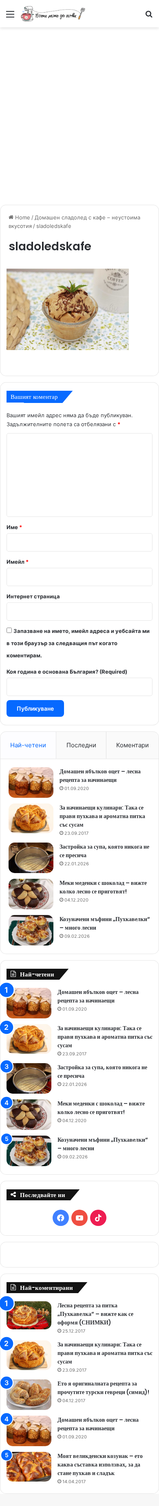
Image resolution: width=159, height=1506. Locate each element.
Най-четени (28, 745)
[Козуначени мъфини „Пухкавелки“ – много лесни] (31, 930)
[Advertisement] (79, 114)
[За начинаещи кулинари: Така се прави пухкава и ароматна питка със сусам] (31, 818)
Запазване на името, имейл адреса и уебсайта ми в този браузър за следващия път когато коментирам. (78, 643)
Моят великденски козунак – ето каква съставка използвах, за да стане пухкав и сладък (100, 1464)
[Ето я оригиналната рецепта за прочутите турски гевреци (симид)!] (29, 1394)
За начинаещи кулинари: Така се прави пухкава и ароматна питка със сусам (102, 816)
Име (14, 527)
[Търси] (149, 17)
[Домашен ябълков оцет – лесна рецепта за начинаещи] (31, 782)
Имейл (18, 561)
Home (21, 217)
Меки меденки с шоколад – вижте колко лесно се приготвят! (103, 887)
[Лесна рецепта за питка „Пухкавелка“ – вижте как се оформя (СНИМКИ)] (29, 1315)
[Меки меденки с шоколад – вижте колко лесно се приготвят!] (31, 894)
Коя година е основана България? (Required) (67, 671)
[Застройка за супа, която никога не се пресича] (31, 858)
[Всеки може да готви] (53, 14)
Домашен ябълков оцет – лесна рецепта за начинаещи (100, 775)
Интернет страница (33, 596)
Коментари (132, 745)
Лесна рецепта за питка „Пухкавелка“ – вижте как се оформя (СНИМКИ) (95, 1314)
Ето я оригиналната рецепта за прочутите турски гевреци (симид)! (103, 1387)
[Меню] (10, 17)
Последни (81, 745)
